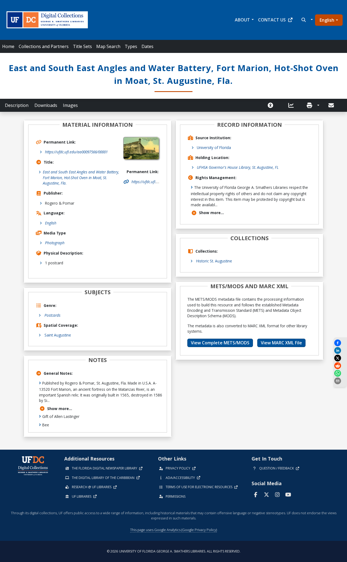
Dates (147, 46)
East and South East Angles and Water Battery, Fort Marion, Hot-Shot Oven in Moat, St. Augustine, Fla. (81, 177)
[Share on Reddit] (340, 365)
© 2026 (173, 551)
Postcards (52, 315)
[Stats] (293, 105)
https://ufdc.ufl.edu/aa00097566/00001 (76, 151)
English (327, 20)
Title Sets (82, 46)
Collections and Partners (44, 46)
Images (70, 105)
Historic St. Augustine (214, 260)
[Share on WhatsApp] (340, 373)
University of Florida (214, 147)
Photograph (55, 242)
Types (131, 46)
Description (16, 105)
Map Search (108, 46)
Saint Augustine (57, 335)
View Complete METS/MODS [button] (220, 343)
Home (8, 46)
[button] (306, 19)
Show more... (59, 408)
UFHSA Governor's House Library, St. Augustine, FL (238, 167)
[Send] (331, 105)
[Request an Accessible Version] (272, 105)
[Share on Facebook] (340, 342)
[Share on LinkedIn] (340, 350)
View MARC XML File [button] (281, 343)
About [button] (242, 20)
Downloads (45, 105)
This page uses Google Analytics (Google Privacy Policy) (173, 529)
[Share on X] (340, 358)
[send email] (340, 380)
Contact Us (272, 20)
